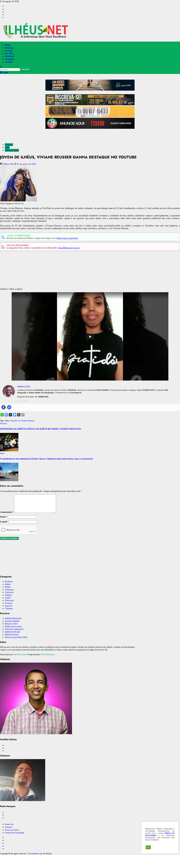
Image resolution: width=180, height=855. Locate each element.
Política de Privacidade (14, 832)
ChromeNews (34, 853)
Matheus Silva (8, 164)
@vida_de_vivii (71, 216)
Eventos (8, 603)
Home (7, 45)
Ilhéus (7, 147)
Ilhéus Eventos (11, 634)
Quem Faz (9, 824)
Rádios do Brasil (12, 631)
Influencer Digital (12, 150)
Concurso (9, 592)
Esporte (8, 605)
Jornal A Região (12, 621)
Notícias (8, 581)
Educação (9, 600)
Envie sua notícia (12, 830)
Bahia (7, 584)
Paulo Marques (47, 654)
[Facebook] (3, 407)
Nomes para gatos (13, 626)
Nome (3, 516)
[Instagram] (9, 407)
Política (8, 595)
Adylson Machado (13, 618)
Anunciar (8, 827)
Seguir (5, 72)
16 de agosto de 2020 (26, 164)
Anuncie (8, 50)
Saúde (8, 597)
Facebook (9, 56)
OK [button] (148, 847)
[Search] (1, 66)
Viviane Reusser (28, 420)
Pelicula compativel (14, 629)
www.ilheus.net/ (22, 400)
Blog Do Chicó (11, 623)
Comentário (7, 512)
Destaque (9, 144)
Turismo (9, 608)
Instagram (9, 59)
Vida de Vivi (15, 420)
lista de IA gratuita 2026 (16, 637)
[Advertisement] (90, 135)
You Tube (9, 53)
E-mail (4, 521)
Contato (8, 61)
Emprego (9, 47)
